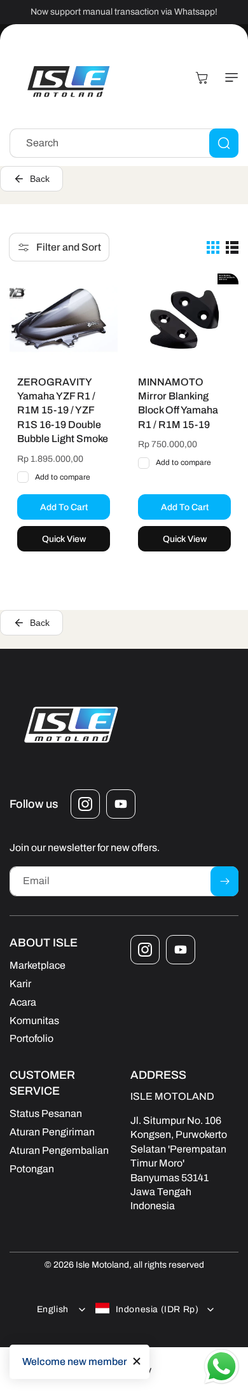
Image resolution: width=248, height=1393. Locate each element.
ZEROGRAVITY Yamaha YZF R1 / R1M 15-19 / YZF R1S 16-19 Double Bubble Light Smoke (62, 411)
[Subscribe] (224, 881)
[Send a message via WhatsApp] (222, 1367)
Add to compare (62, 477)
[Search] (223, 143)
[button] (228, 77)
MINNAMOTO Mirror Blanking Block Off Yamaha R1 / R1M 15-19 (178, 403)
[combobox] (124, 143)
